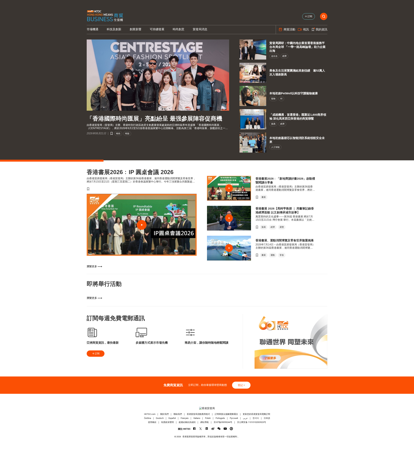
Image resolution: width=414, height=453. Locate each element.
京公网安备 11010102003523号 (251, 422)
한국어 (256, 418)
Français (185, 418)
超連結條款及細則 (187, 422)
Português (220, 418)
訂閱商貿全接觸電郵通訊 (226, 414)
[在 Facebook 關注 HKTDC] (194, 428)
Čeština (147, 418)
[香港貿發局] (207, 408)
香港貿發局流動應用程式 (198, 414)
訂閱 (97, 353)
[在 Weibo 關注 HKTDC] (212, 428)
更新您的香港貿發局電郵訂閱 (256, 414)
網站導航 (204, 422)
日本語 (267, 418)
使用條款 (152, 422)
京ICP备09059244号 (223, 422)
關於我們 (164, 414)
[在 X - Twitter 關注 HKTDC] (200, 428)
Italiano (196, 418)
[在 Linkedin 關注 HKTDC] (206, 428)
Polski (208, 418)
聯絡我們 (178, 414)
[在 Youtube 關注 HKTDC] (225, 428)
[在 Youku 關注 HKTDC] (231, 428)
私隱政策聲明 (167, 422)
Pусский (234, 418)
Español (172, 418)
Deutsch (160, 418)
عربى (245, 418)
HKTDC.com (149, 414)
